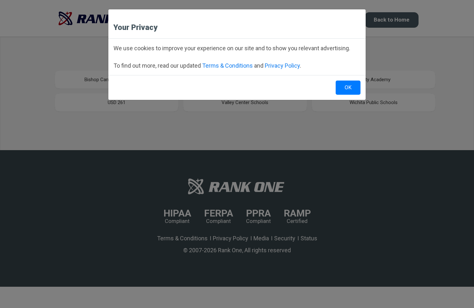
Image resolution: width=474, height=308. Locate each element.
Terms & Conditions (227, 65)
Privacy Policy (282, 65)
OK (348, 87)
